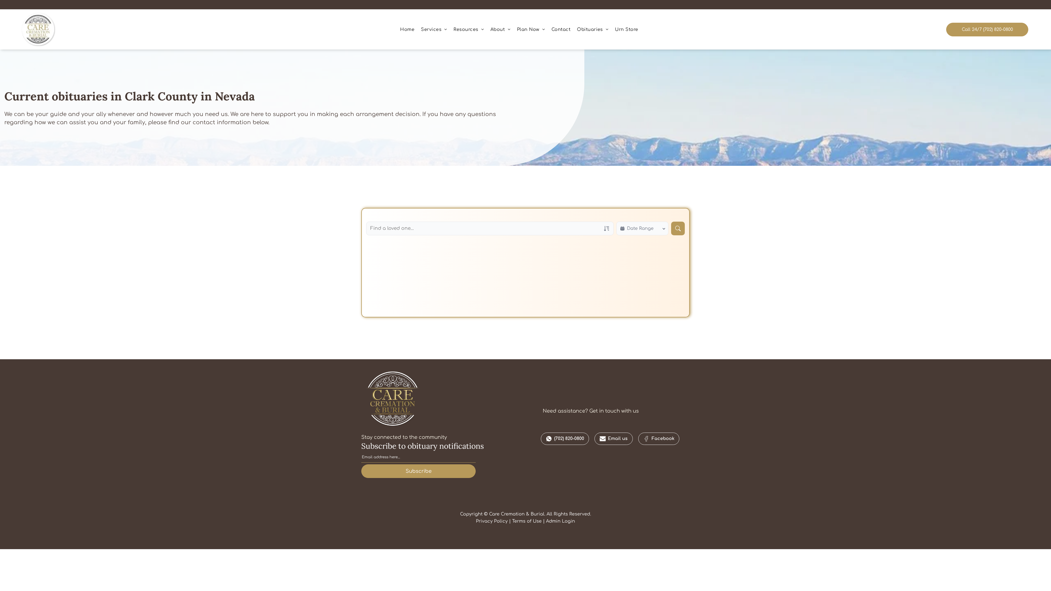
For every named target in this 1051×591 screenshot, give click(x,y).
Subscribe (419, 471)
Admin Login (560, 521)
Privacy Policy (492, 521)
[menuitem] (407, 29)
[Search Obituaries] (678, 228)
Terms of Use (527, 521)
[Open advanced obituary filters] (606, 228)
